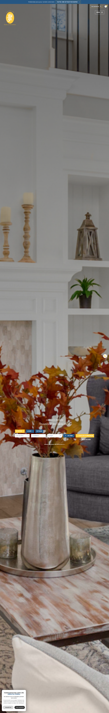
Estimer (39, 431)
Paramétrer (8, 707)
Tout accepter (20, 707)
